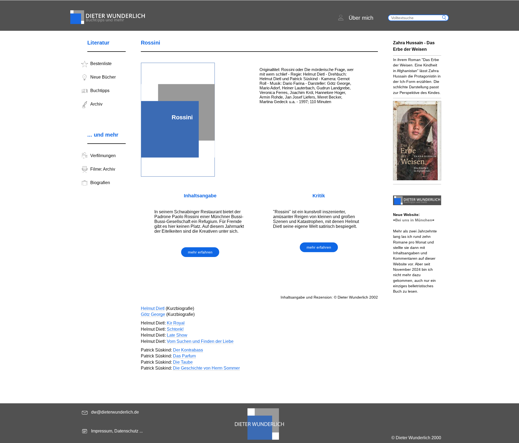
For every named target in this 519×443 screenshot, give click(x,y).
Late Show (177, 335)
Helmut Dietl (153, 308)
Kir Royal (176, 323)
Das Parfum (184, 356)
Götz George (153, 314)
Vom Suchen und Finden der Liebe (200, 341)
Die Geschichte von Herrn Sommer (206, 368)
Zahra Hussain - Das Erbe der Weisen (414, 46)
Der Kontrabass (188, 350)
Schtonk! (175, 329)
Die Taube (183, 362)
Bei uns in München (413, 220)
